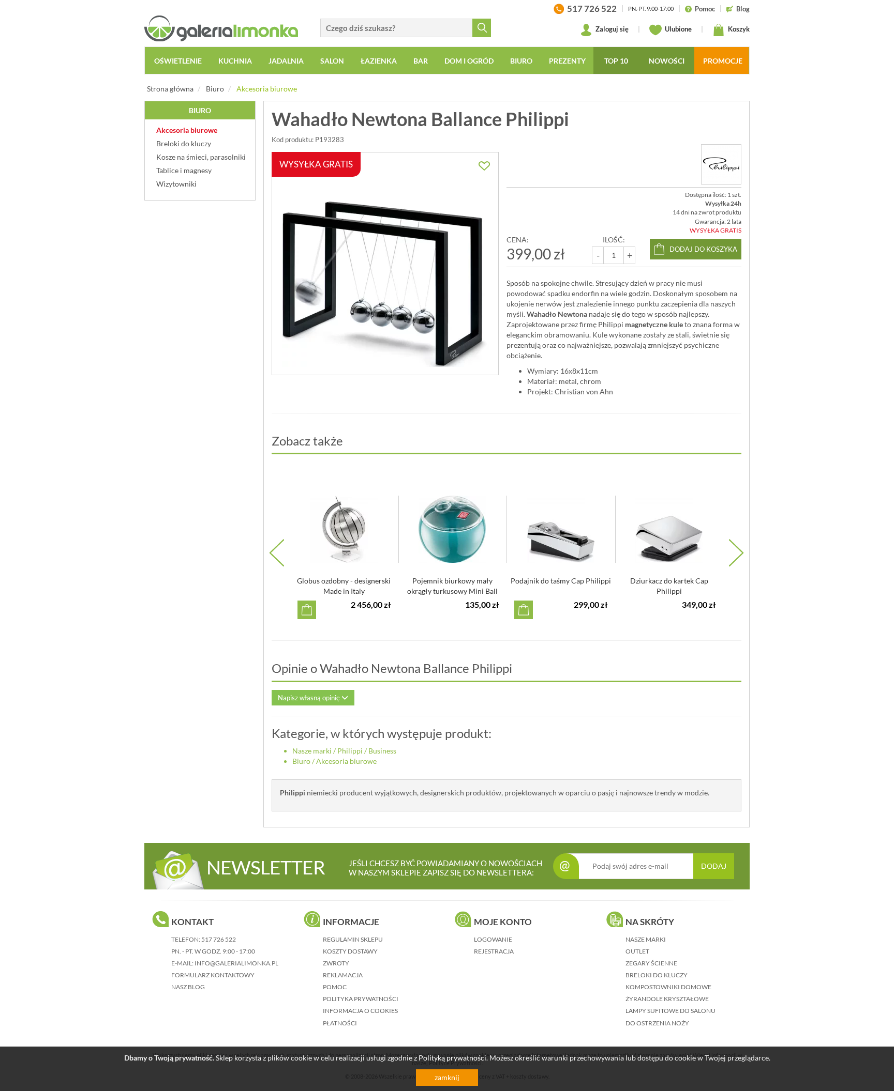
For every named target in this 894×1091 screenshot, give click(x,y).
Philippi (350, 750)
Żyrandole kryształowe (667, 999)
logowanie (493, 939)
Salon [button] (332, 60)
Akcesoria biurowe (266, 88)
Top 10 (616, 60)
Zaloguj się (611, 29)
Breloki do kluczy (656, 975)
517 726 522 (218, 939)
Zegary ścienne (651, 963)
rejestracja (494, 951)
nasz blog (188, 987)
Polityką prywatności (452, 1057)
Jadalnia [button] (286, 60)
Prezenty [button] (567, 60)
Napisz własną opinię (309, 698)
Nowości (666, 60)
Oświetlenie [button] (178, 60)
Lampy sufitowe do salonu (670, 1011)
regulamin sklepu (353, 939)
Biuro (215, 88)
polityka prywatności (360, 999)
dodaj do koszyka (703, 249)
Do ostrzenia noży (657, 1023)
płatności (340, 1023)
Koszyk (738, 29)
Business (382, 750)
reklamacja (343, 975)
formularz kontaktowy (213, 975)
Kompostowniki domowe (668, 987)
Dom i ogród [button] (469, 60)
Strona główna (170, 88)
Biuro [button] (521, 60)
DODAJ (713, 866)
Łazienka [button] (379, 60)
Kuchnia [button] (235, 60)
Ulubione (677, 29)
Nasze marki (312, 750)
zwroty (336, 963)
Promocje (722, 60)
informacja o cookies (360, 1011)
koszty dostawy (350, 951)
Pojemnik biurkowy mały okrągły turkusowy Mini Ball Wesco (452, 591)
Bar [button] (420, 60)
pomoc (335, 987)
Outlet (637, 951)
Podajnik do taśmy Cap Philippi (561, 580)
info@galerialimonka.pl (236, 963)
